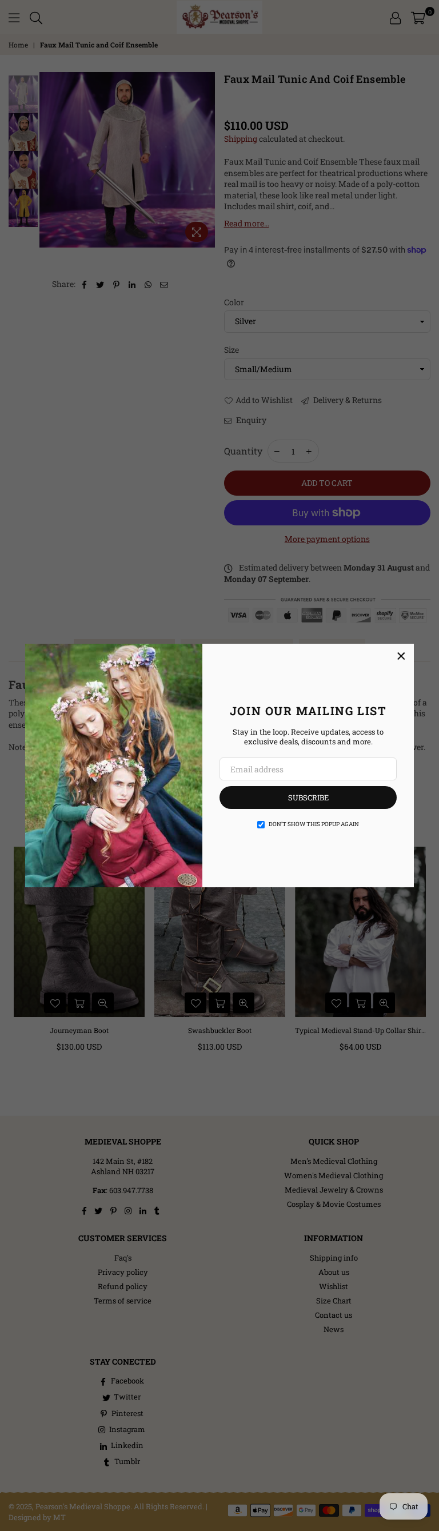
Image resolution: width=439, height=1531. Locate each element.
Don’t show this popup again (314, 824)
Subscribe (308, 797)
